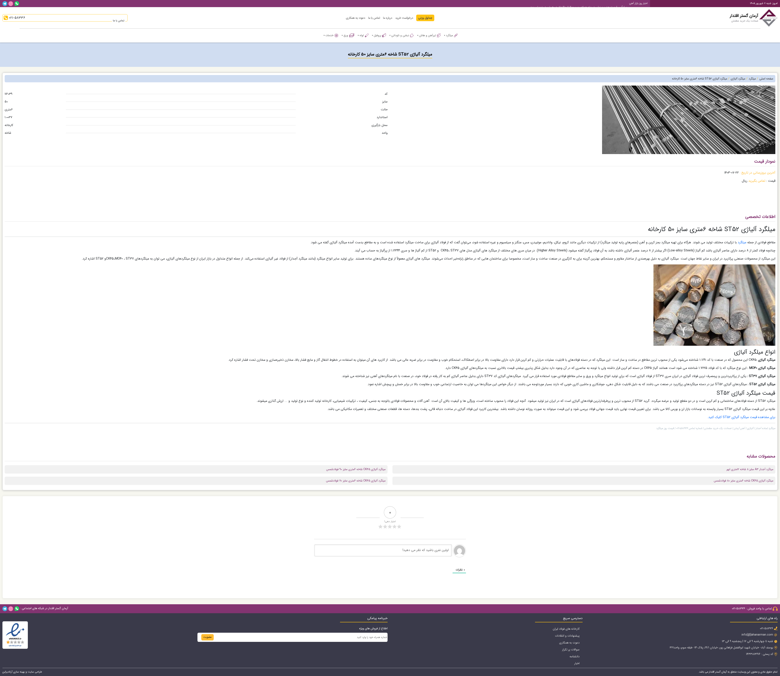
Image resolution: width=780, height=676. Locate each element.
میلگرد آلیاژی (738, 78)
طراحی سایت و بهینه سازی (27, 672)
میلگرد (449, 35)
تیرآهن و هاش (427, 35)
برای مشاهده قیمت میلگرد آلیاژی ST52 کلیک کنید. (741, 417)
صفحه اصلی (766, 78)
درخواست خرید (404, 18)
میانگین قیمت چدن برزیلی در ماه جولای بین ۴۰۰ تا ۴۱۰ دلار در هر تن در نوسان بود (578, 3)
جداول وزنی (425, 18)
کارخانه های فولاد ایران (566, 629)
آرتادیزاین (7, 672)
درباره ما (387, 18)
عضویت (207, 637)
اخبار (577, 663)
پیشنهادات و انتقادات (567, 636)
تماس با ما (374, 18)
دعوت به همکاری (355, 18)
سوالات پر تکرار (571, 649)
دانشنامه (575, 656)
